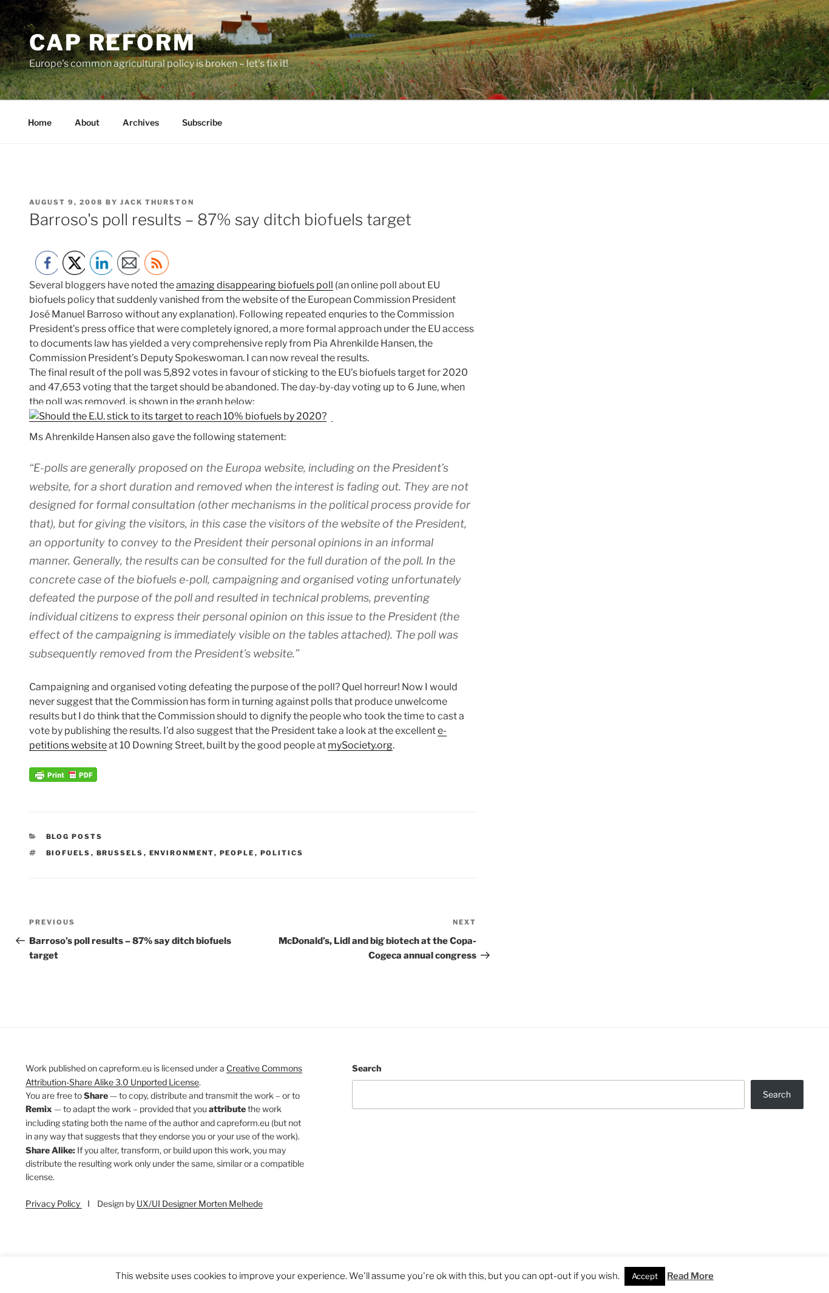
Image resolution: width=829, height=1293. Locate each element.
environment (181, 853)
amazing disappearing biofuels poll (254, 285)
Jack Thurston (157, 202)
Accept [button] (645, 1276)
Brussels (120, 853)
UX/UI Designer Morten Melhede (200, 1203)
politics (282, 853)
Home (40, 122)
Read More (690, 1276)
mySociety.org (360, 745)
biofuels (68, 853)
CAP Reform (112, 42)
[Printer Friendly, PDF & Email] (63, 778)
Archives (141, 122)
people (237, 853)
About (87, 122)
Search (366, 1068)
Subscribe (202, 122)
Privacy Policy (53, 1203)
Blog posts (74, 836)
